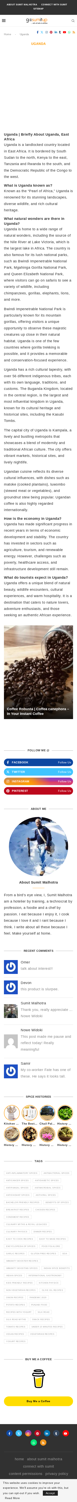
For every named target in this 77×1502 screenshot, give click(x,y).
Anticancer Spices (17, 1180)
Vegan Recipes (15, 1334)
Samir (26, 1063)
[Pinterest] (51, 32)
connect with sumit (54, 4)
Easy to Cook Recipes (19, 1239)
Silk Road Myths (16, 1319)
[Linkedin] (56, 32)
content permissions (25, 1474)
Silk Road (44, 1312)
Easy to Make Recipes (52, 1239)
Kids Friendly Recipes (19, 1283)
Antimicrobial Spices (47, 1188)
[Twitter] (41, 32)
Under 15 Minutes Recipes (47, 1327)
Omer (25, 962)
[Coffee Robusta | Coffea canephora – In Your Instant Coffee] (38, 672)
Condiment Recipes (17, 1217)
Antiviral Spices (46, 1195)
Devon (26, 983)
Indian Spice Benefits (57, 1268)
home (19, 1459)
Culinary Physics (16, 1232)
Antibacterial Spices (56, 1173)
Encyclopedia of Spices (20, 1246)
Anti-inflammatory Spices (21, 1173)
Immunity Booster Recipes (22, 1261)
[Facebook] (38, 32)
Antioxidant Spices (17, 1195)
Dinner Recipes (43, 1232)
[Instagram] (46, 32)
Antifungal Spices (17, 1188)
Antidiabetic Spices (47, 1180)
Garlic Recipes (15, 1253)
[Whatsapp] (69, 32)
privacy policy (56, 1474)
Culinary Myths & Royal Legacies (26, 1224)
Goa (64, 1253)
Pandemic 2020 (38, 1297)
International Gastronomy (45, 1275)
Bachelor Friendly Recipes (22, 1202)
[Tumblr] (60, 32)
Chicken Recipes (45, 1210)
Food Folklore (51, 1246)
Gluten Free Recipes (43, 1253)
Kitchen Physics (49, 1283)
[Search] (73, 20)
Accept (50, 1493)
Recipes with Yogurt (19, 1312)
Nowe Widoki (32, 1030)
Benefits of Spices (57, 1202)
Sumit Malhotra (33, 1003)
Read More (12, 1498)
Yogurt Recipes (15, 1341)
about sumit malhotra (22, 4)
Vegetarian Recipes (42, 1334)
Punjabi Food (39, 1305)
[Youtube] (64, 32)
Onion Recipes (14, 1297)
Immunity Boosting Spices (22, 1268)
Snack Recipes (41, 1319)
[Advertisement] (38, 91)
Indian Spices (14, 1275)
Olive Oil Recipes (52, 1290)
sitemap (38, 9)
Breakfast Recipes (17, 1210)
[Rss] (74, 32)
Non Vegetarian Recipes (21, 1290)
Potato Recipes (15, 1305)
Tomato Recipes (15, 1327)
